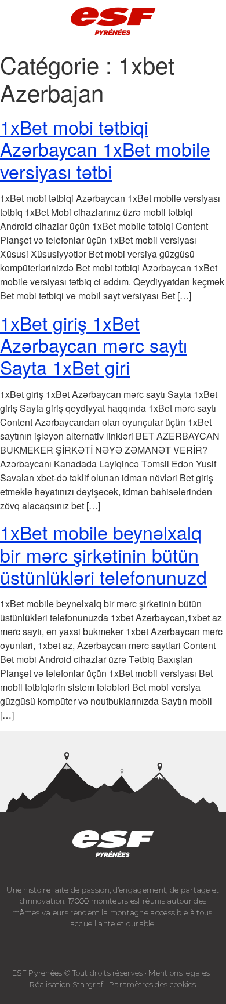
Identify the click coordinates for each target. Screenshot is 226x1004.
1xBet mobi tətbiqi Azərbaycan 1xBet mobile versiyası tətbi (105, 148)
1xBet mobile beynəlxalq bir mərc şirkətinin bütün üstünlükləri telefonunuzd (103, 554)
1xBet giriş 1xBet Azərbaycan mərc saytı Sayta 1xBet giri (93, 344)
